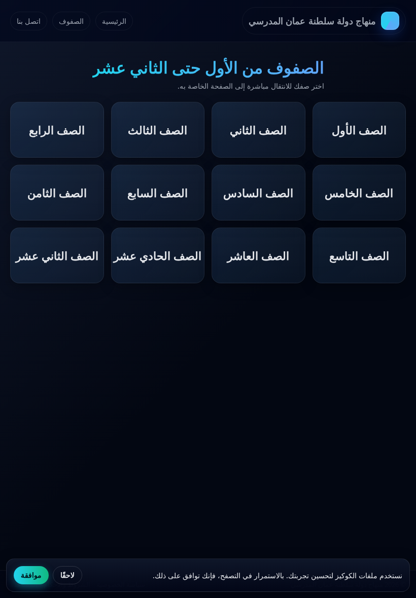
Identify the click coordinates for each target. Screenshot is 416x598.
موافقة (31, 575)
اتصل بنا (29, 21)
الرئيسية (114, 21)
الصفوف (71, 21)
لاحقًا (67, 575)
